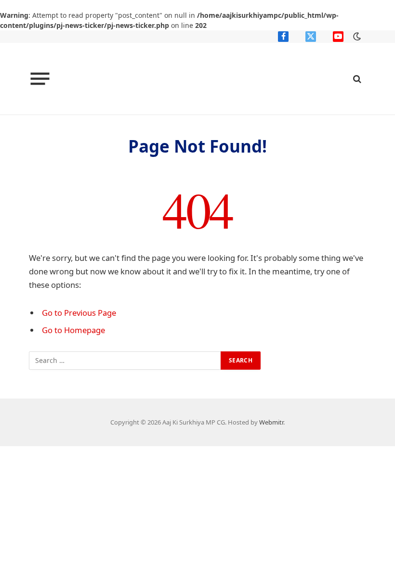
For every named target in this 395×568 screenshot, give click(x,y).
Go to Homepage (73, 330)
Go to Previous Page (79, 312)
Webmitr (271, 422)
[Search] (356, 79)
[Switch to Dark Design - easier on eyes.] (356, 36)
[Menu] (40, 79)
